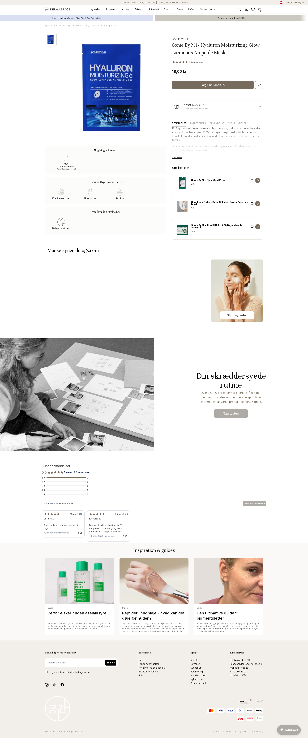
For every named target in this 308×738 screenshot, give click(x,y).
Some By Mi (180, 39)
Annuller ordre (197, 675)
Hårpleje (124, 9)
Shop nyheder (237, 315)
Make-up (138, 9)
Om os (141, 660)
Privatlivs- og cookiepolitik (152, 667)
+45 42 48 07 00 (242, 660)
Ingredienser (198, 123)
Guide (180, 9)
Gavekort (195, 663)
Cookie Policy (256, 731)
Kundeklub (196, 667)
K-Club (191, 9)
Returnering (196, 671)
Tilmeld (111, 662)
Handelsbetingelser (148, 663)
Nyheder (95, 9)
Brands (167, 9)
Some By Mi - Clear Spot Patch (208, 180)
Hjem (47, 25)
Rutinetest (154, 9)
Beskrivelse (179, 123)
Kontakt (194, 660)
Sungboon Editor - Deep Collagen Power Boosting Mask (219, 203)
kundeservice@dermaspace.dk (246, 663)
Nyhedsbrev (197, 679)
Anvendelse (217, 123)
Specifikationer (237, 123)
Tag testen (231, 413)
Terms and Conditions (222, 731)
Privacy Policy (241, 731)
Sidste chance (207, 9)
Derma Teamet (198, 683)
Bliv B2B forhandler (148, 671)
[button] (259, 9)
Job (140, 675)
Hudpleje (110, 9)
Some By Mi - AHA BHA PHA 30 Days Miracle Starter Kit (216, 226)
